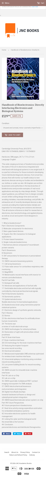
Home (4, 50)
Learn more (35, 7)
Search (6, 452)
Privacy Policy (25, 452)
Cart (42, 3)
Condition (5, 123)
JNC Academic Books (24, 463)
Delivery (32, 455)
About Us (14, 452)
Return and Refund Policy (18, 455)
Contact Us (36, 452)
